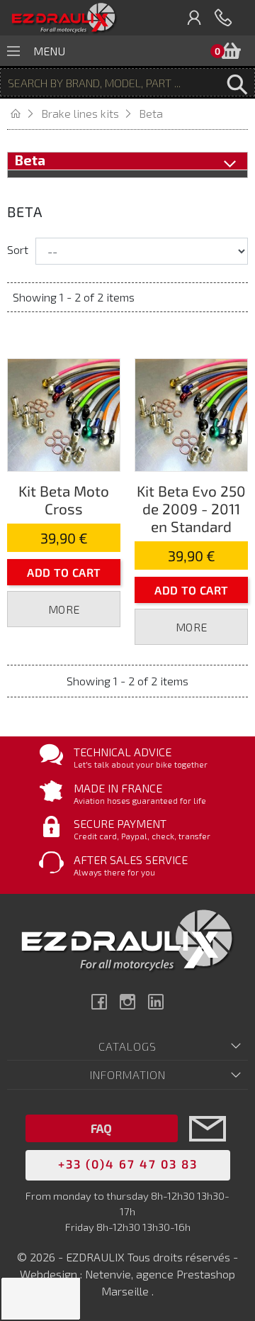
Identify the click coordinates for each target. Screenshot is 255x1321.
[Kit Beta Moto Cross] (64, 413)
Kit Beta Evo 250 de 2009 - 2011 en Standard (191, 508)
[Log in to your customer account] (194, 18)
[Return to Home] (24, 113)
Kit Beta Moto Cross (63, 499)
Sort (17, 249)
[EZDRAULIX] (64, 18)
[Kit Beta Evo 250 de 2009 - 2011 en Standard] (191, 413)
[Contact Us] (207, 1149)
